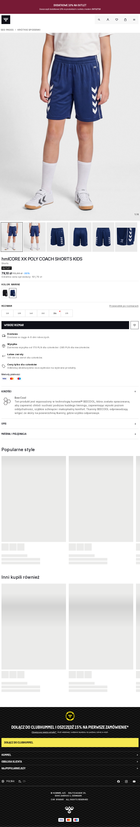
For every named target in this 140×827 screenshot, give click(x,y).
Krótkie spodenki (29, 29)
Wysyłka (12, 344)
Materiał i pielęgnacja (13, 434)
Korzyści (6, 391)
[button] (108, 19)
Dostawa (12, 334)
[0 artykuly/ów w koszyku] (125, 19)
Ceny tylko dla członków (22, 364)
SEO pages (7, 29)
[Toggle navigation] (99, 19)
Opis (3, 423)
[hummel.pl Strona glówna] (5, 19)
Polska (10, 781)
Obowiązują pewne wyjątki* (44, 732)
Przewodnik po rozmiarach (124, 306)
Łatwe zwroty (15, 354)
